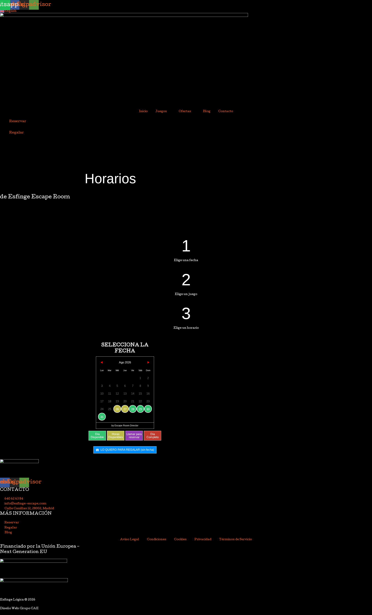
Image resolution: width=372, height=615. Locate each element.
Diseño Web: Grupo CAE (19, 608)
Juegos (161, 111)
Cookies (180, 539)
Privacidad (202, 539)
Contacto (225, 111)
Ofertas (185, 111)
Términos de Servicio (235, 539)
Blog (206, 111)
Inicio (143, 111)
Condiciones (156, 539)
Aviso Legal (129, 539)
